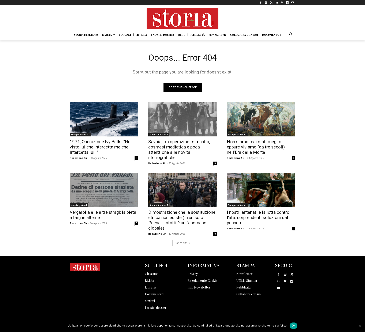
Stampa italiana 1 (80, 134)
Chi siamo (151, 274)
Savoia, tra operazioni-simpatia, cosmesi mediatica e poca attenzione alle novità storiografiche (179, 149)
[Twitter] (271, 2)
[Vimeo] (282, 2)
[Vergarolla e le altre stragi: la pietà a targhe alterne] (104, 190)
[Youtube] (292, 2)
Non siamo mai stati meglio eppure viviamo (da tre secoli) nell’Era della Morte (256, 147)
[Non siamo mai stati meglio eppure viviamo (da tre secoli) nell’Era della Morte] (261, 119)
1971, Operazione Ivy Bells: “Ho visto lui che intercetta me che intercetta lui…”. (100, 147)
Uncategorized (79, 205)
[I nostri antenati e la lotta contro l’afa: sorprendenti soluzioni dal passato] (261, 190)
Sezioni (150, 301)
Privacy (193, 274)
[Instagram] (266, 2)
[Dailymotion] (287, 2)
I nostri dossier (155, 307)
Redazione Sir (78, 157)
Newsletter (244, 274)
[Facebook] (260, 2)
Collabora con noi (248, 294)
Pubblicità (243, 287)
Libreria (150, 287)
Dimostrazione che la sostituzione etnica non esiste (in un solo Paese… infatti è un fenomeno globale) (181, 220)
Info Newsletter (199, 287)
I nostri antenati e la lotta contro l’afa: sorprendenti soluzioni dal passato (258, 217)
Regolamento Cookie (202, 280)
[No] (360, 326)
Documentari (154, 294)
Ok (294, 325)
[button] (290, 34)
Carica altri (181, 243)
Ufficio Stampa (246, 280)
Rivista (149, 280)
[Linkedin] (276, 2)
